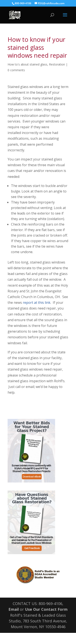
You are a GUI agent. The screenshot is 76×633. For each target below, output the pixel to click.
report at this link (36, 302)
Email (13, 609)
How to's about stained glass (27, 64)
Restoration (57, 64)
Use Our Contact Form (46, 609)
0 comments (16, 70)
